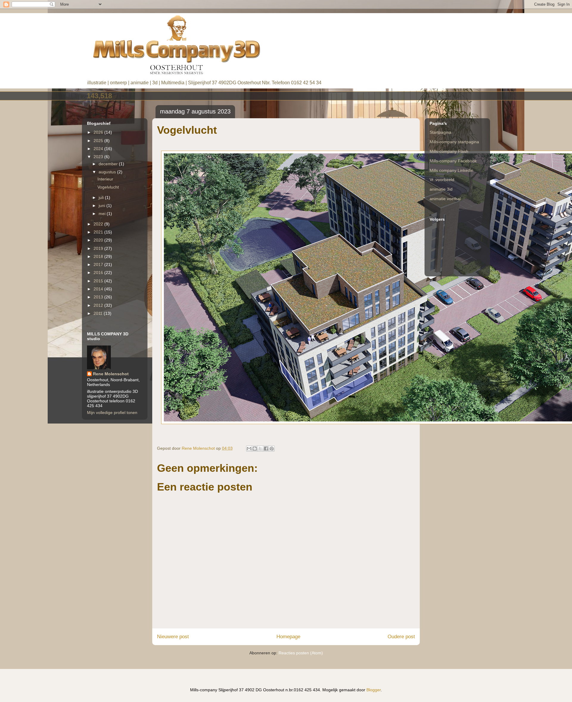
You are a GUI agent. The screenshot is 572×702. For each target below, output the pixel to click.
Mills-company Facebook (453, 160)
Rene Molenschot (111, 373)
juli (102, 197)
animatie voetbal (445, 198)
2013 (99, 297)
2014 (99, 289)
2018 (99, 256)
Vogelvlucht (108, 187)
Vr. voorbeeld (442, 179)
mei (103, 213)
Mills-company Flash (449, 151)
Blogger (373, 689)
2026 (99, 132)
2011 (99, 313)
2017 (99, 264)
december (109, 163)
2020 (99, 240)
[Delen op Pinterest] (272, 449)
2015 (99, 280)
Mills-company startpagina (454, 141)
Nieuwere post (173, 636)
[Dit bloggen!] (255, 449)
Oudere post (401, 636)
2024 (99, 148)
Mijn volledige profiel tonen (112, 412)
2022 (99, 224)
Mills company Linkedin (451, 170)
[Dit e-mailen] (249, 449)
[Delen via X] (260, 449)
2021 (99, 232)
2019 (99, 248)
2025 (99, 140)
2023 (99, 156)
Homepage (288, 636)
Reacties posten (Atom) (301, 652)
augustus (108, 171)
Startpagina (440, 132)
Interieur (105, 179)
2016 (99, 272)
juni (102, 205)
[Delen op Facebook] (266, 449)
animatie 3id (441, 189)
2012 (99, 305)
